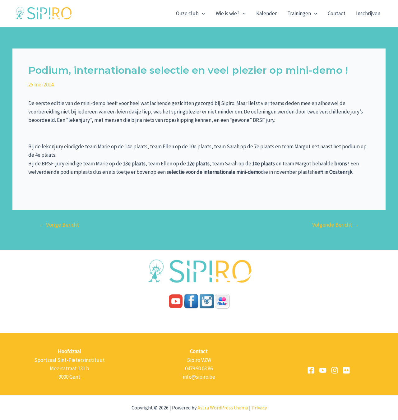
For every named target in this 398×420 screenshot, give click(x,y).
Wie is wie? (227, 13)
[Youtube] (322, 370)
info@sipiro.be (199, 376)
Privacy (259, 407)
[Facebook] (311, 370)
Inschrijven (368, 13)
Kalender (266, 13)
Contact (336, 13)
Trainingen (299, 13)
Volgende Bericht (335, 225)
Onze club (187, 13)
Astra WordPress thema (222, 407)
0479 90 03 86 (199, 368)
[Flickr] (346, 370)
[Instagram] (334, 370)
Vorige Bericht (59, 225)
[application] (202, 13)
